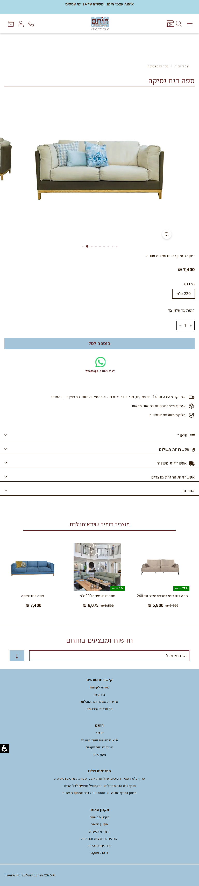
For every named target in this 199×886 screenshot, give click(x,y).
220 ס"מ (183, 293)
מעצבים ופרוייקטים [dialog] (99, 747)
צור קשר (99, 694)
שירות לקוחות (99, 687)
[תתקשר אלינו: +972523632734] (31, 24)
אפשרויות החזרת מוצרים (173, 477)
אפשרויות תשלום (174, 449)
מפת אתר (99, 754)
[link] (169, 23)
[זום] (167, 234)
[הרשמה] (17, 656)
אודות (99, 732)
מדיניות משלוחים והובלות (99, 701)
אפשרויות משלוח (172, 463)
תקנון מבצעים (99, 817)
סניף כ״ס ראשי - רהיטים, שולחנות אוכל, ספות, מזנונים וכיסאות (99, 778)
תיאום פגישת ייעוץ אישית (99, 740)
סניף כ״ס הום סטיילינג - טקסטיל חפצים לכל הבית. (99, 785)
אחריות (188, 491)
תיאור (183, 435)
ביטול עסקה (99, 852)
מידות (189, 284)
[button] (99, 343)
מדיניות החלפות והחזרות (99, 838)
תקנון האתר (99, 824)
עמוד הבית (181, 66)
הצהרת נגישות (99, 831)
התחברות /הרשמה (100, 708)
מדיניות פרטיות (99, 845)
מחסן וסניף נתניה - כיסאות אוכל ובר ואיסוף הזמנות (99, 792)
